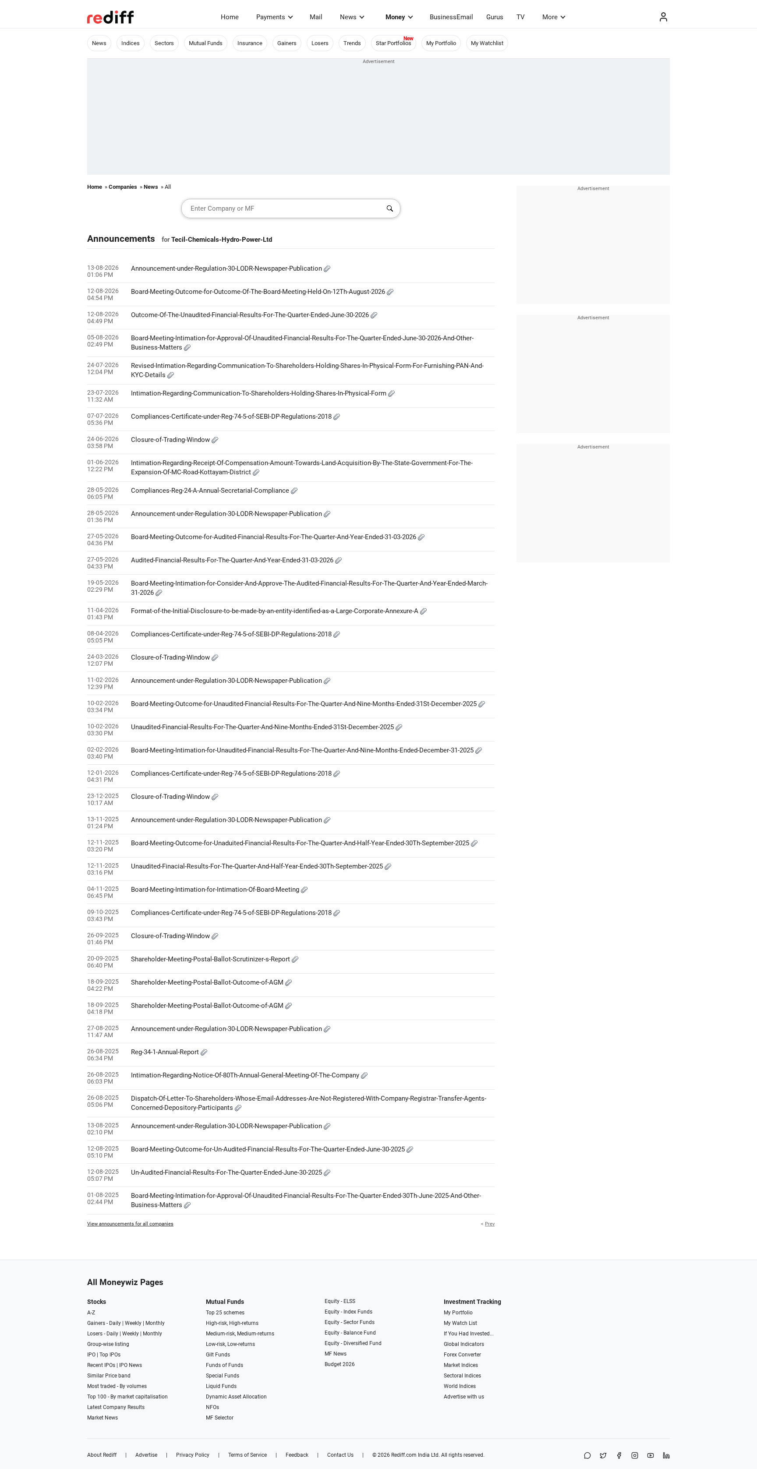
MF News (336, 1354)
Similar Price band (109, 1376)
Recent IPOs (101, 1365)
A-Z (91, 1313)
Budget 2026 (340, 1364)
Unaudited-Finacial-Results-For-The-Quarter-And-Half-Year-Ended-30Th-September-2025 (258, 866)
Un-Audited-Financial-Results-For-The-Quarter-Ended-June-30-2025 (227, 1172)
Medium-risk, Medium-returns (240, 1334)
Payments (270, 17)
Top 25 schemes (225, 1313)
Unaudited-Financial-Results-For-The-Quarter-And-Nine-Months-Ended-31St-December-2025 (263, 727)
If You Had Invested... (469, 1334)
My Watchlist (487, 43)
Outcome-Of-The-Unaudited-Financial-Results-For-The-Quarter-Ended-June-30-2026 (251, 315)
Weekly (133, 1323)
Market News (102, 1418)
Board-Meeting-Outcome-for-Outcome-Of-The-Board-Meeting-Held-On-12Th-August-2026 (259, 292)
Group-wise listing (108, 1344)
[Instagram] (634, 1456)
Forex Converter (462, 1355)
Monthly (155, 1323)
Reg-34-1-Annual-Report (166, 1052)
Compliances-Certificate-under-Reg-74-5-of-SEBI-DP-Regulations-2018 (232, 416)
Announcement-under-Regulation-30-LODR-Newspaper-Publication (227, 268)
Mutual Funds (206, 43)
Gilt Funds (218, 1355)
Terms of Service (247, 1455)
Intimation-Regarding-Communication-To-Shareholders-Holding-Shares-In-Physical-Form (259, 393)
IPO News (130, 1365)
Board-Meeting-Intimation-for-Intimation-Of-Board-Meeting (216, 889)
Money (395, 17)
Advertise (146, 1455)
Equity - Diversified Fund (353, 1343)
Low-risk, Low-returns (230, 1344)
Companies (123, 187)
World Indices (460, 1386)
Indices (130, 43)
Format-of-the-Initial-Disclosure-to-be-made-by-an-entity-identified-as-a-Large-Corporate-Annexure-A (275, 611)
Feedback (297, 1455)
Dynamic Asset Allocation (236, 1397)
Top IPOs (109, 1355)
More (550, 17)
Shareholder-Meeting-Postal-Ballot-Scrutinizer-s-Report (211, 959)
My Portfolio (441, 43)
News (348, 17)
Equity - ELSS (340, 1301)
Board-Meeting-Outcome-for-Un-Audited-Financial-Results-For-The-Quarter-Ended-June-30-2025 (269, 1149)
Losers (320, 43)
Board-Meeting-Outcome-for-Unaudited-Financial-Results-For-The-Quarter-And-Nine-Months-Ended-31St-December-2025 (304, 704)
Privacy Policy (192, 1455)
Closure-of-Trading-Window (171, 440)
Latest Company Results (116, 1407)
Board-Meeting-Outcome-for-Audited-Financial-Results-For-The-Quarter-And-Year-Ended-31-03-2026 (274, 537)
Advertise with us (464, 1397)
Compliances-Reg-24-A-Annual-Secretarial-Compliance (211, 490)
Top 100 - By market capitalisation (127, 1397)
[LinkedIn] (666, 1456)
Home (230, 17)
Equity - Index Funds (348, 1312)
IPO (91, 1355)
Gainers (287, 43)
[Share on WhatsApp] (587, 1456)
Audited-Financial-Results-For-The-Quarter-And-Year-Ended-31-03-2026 (233, 560)
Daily (115, 1323)
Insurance (249, 43)
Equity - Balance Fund (350, 1333)
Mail (316, 17)
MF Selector (219, 1418)
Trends (352, 43)
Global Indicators (464, 1344)
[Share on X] (603, 1456)
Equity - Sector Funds (350, 1322)
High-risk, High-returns (232, 1323)
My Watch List (460, 1323)
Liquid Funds (221, 1386)
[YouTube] (650, 1456)
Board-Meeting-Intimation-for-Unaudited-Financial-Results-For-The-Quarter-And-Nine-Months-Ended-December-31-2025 (303, 750)
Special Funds (222, 1376)
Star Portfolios (393, 43)
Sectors (164, 43)
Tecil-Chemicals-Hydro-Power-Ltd (221, 240)
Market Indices (461, 1365)
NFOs (212, 1407)
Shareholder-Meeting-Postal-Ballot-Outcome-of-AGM (208, 982)
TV (520, 17)
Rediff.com (404, 1455)
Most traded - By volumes (117, 1386)
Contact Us (340, 1455)
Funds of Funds (224, 1365)
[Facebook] (619, 1456)
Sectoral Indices (462, 1376)
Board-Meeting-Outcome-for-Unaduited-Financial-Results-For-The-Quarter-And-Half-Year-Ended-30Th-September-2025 (301, 843)
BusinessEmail (451, 17)
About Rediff (102, 1455)
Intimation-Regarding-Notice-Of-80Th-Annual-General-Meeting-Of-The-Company (246, 1075)
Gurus (494, 17)
